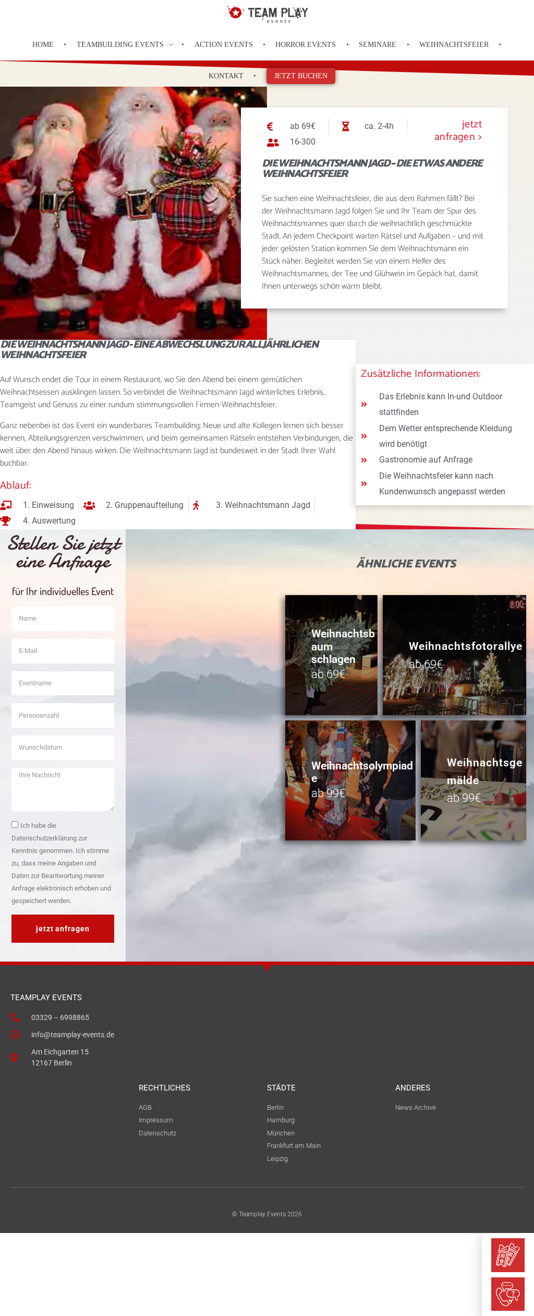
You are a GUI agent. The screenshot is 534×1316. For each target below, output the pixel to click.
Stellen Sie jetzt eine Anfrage (62, 552)
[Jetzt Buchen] (508, 1255)
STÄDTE (281, 1088)
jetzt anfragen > (458, 131)
